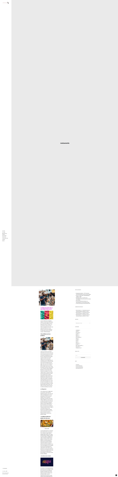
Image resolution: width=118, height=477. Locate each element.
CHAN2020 (77, 330)
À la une (77, 344)
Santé (77, 338)
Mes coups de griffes (79, 345)
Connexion (77, 364)
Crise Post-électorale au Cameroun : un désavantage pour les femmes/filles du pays (82, 302)
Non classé (77, 332)
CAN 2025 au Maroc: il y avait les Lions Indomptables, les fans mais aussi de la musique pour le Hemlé (83, 298)
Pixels (77, 340)
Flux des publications (79, 365)
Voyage (77, 339)
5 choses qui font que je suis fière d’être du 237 (83, 303)
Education (77, 343)
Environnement (78, 337)
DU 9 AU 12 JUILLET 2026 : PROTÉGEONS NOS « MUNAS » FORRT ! (83, 296)
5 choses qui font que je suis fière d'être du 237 (46, 308)
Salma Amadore (78, 310)
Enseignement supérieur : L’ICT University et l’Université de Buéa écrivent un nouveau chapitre (83, 294)
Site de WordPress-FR (79, 368)
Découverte (77, 346)
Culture (77, 331)
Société (77, 333)
